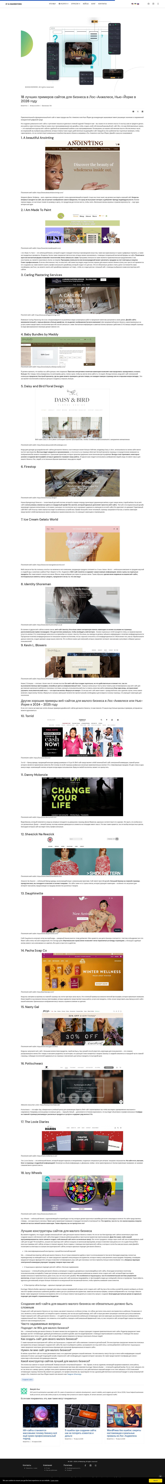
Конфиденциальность (73, 1468)
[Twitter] (138, 111)
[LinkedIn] (142, 111)
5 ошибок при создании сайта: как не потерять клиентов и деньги (80, 1433)
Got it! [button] (156, 1480)
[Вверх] (160, 1476)
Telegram (70, 1374)
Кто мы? (52, 4)
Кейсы (86, 4)
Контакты (102, 4)
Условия (69, 1470)
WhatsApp (77, 1374)
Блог (93, 4)
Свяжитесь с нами (31, 1468)
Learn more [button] (54, 1480)
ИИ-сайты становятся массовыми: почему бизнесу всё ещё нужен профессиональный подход (40, 1434)
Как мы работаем (51, 1470)
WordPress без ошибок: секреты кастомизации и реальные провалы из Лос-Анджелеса (124, 1433)
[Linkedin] (153, 3)
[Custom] (158, 3)
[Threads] (95, 1465)
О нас (48, 1468)
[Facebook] (148, 3)
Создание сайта (27, 1379)
